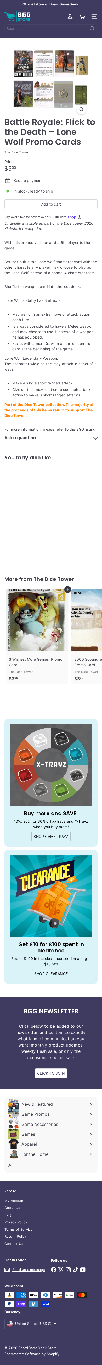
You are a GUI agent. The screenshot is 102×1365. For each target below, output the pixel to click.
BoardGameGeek (63, 4)
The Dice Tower (53, 579)
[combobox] (51, 28)
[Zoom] (81, 109)
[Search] (92, 28)
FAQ (8, 1215)
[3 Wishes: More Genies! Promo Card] (37, 636)
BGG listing (85, 429)
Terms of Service (18, 1229)
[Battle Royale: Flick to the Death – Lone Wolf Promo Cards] (37, 515)
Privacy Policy (15, 1222)
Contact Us (13, 1244)
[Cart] (82, 16)
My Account (14, 1201)
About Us (12, 1208)
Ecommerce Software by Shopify (31, 1354)
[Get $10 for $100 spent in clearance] (51, 896)
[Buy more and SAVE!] (51, 765)
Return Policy (15, 1236)
